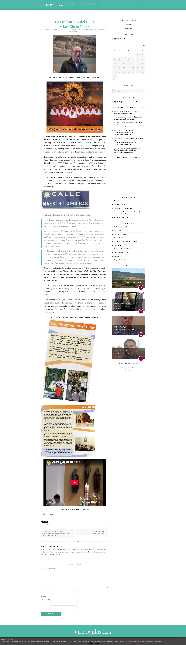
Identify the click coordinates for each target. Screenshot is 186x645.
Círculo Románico (120, 238)
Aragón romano (119, 204)
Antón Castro (118, 201)
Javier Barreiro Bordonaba (123, 208)
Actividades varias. (78, 30)
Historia (89, 30)
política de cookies (131, 641)
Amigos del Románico (121, 227)
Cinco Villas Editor (52, 30)
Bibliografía (132, 5)
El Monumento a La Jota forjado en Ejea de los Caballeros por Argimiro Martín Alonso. (127, 132)
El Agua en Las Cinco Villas (111, 5)
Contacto (128, 29)
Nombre (45, 592)
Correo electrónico (45, 599)
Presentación (128, 24)
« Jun (114, 80)
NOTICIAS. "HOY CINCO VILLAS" (125, 217)
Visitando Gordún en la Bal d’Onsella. (127, 282)
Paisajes (81, 5)
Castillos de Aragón (120, 234)
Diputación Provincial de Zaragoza (125, 241)
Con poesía (92, 5)
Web (43, 607)
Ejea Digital (118, 245)
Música (95, 30)
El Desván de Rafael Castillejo (123, 249)
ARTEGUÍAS (118, 230)
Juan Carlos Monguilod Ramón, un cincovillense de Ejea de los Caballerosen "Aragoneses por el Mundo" (55, 533)
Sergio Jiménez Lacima (121, 260)
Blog (70, 14)
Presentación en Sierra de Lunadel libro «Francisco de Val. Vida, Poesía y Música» (125, 303)
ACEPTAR (94, 643)
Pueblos (71, 5)
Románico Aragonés (120, 256)
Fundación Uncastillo (121, 252)
